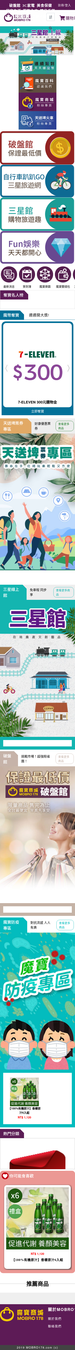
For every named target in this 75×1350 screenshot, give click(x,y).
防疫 (49, 55)
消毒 (49, 51)
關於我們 (55, 1318)
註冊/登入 (64, 5)
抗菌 (49, 46)
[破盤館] (37, 1153)
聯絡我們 (55, 1326)
